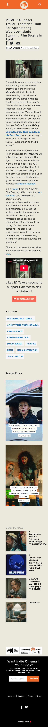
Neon (10, 350)
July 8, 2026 (24, 501)
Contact (21, 696)
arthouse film (14, 331)
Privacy (39, 696)
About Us (11, 696)
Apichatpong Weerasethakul (23, 325)
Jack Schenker (14, 344)
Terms (30, 696)
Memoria (31, 344)
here (8, 254)
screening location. (26, 183)
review (15, 189)
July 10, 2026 (24, 436)
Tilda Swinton (15, 356)
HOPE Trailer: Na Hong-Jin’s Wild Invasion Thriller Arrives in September (24, 429)
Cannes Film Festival (18, 337)
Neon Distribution (27, 350)
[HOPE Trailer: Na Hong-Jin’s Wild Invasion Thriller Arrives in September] (24, 410)
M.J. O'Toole (14, 48)
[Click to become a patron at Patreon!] (24, 299)
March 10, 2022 (30, 48)
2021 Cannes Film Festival (20, 318)
